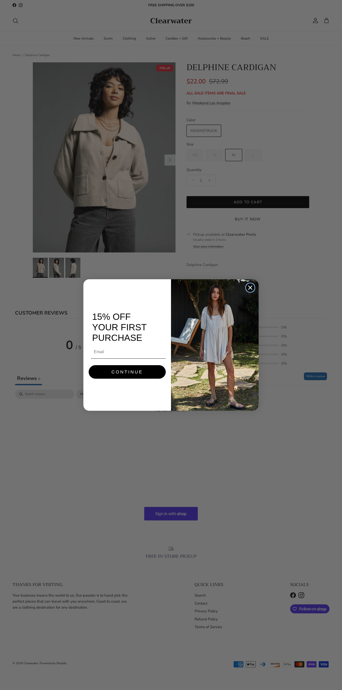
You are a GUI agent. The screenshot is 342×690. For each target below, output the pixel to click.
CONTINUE (127, 371)
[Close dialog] (250, 287)
